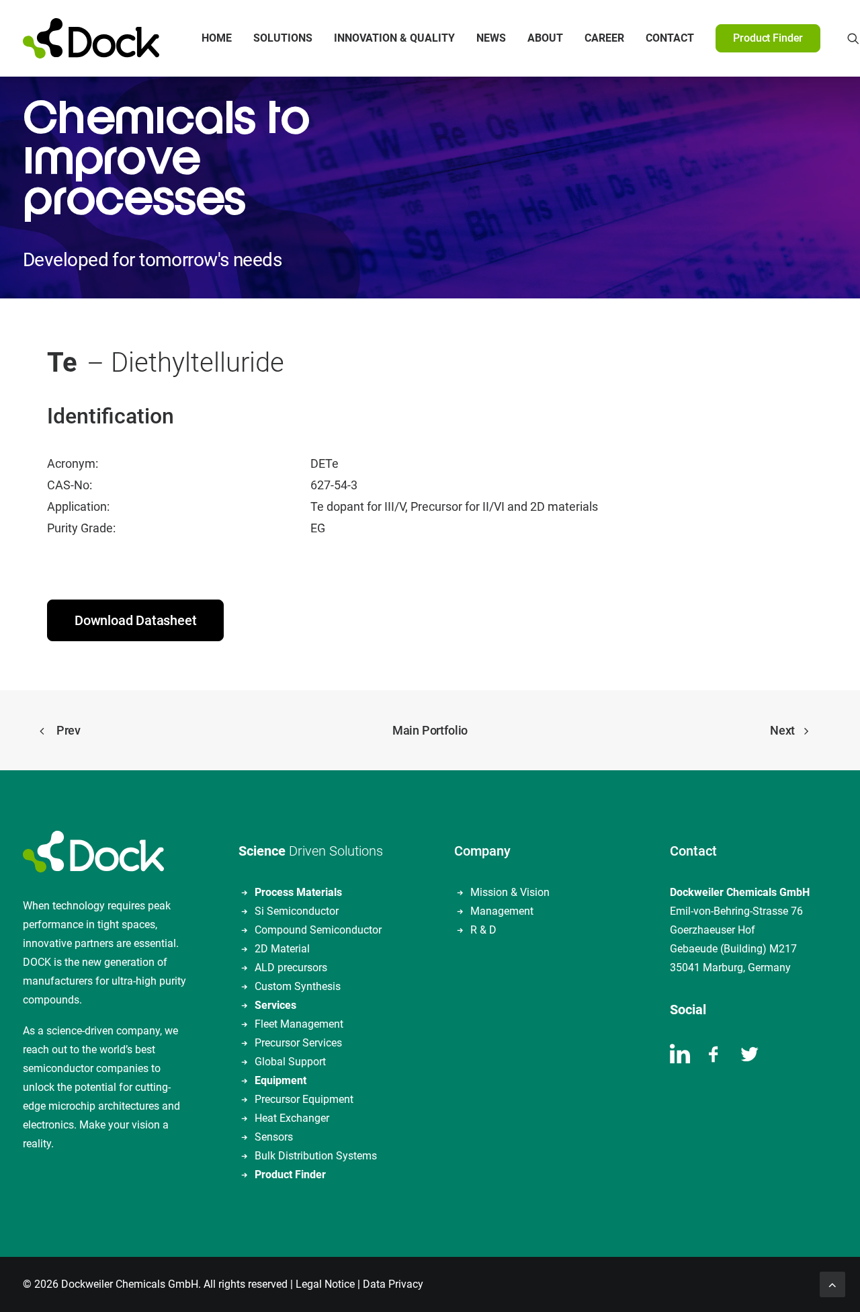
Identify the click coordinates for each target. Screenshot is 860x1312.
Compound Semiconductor (318, 930)
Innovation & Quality (394, 38)
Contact (670, 38)
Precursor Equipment (304, 1099)
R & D (483, 930)
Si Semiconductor (297, 911)
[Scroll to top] (832, 1283)
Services (275, 1005)
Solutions (282, 38)
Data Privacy (393, 1284)
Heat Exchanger (292, 1118)
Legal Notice (325, 1284)
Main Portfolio (430, 730)
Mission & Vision (510, 892)
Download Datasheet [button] (135, 620)
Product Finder (290, 1174)
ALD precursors (291, 967)
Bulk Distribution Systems (316, 1155)
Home (217, 38)
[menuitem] (216, 38)
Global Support (290, 1061)
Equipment (280, 1080)
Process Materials (298, 892)
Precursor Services (298, 1042)
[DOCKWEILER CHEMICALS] (91, 38)
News (491, 38)
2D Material (282, 948)
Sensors (274, 1137)
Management (501, 911)
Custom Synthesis (298, 986)
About (545, 38)
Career (604, 38)
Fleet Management (299, 1024)
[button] (853, 38)
